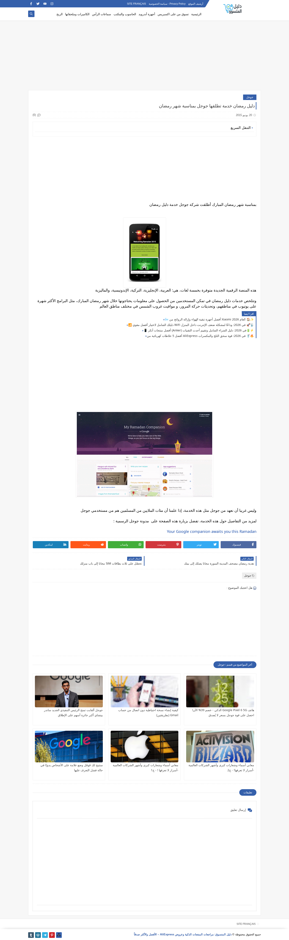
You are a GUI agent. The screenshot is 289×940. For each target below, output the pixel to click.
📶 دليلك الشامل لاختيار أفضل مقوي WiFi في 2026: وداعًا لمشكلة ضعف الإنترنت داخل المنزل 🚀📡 (191, 325)
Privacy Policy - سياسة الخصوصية (167, 3)
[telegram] (45, 935)
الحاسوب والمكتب (125, 14)
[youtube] (45, 4)
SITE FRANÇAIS (136, 3)
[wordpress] (38, 935)
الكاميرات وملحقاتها (77, 14)
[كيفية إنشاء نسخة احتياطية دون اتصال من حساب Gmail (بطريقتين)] (145, 691)
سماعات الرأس (101, 14)
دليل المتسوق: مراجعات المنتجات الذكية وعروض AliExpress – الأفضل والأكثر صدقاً (183, 934)
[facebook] (31, 4)
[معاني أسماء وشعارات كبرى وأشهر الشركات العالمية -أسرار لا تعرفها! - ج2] (220, 746)
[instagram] (52, 4)
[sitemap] (59, 935)
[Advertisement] (144, 57)
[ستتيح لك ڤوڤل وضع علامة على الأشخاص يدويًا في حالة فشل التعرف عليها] (69, 746)
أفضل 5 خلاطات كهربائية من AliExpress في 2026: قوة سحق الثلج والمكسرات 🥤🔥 (200, 336)
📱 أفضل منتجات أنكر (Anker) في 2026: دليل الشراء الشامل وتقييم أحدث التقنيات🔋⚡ (199, 330)
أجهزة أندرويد (147, 14)
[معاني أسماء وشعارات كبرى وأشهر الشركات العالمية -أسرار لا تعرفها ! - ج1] (145, 746)
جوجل (249, 97)
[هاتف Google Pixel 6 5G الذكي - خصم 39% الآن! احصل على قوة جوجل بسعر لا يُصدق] (220, 691)
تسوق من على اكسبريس (173, 14)
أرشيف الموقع (195, 3)
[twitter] (38, 4)
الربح (59, 14)
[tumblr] (31, 935)
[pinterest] (52, 935)
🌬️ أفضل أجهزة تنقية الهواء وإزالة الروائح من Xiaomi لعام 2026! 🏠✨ (209, 319)
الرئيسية (196, 14)
